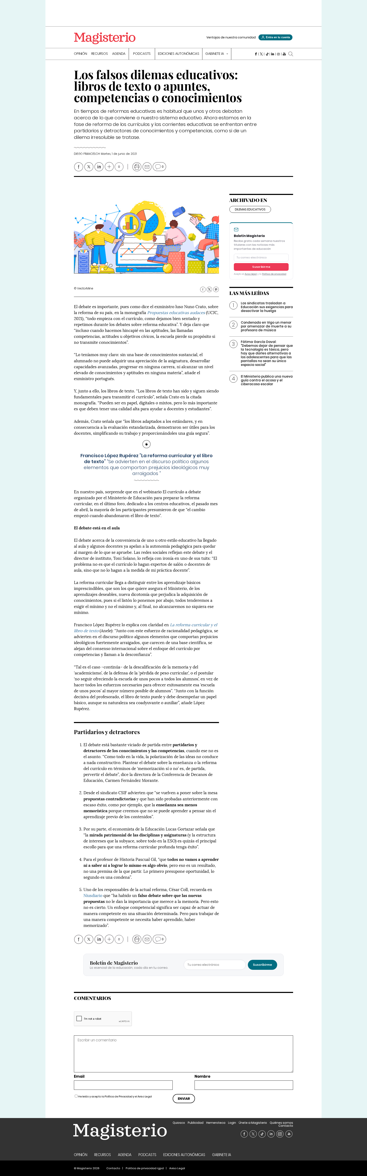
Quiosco (179, 1123)
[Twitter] (261, 54)
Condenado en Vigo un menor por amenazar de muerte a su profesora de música (266, 326)
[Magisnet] (105, 38)
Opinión (80, 54)
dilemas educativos (250, 209)
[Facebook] (255, 54)
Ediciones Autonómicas (178, 54)
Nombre (202, 1076)
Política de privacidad (274, 274)
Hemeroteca (215, 1123)
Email (79, 1076)
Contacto (285, 1126)
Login (232, 1123)
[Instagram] (278, 54)
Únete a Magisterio (253, 1123)
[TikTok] (267, 54)
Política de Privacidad (118, 1096)
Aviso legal (251, 274)
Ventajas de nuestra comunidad (231, 37)
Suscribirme (261, 267)
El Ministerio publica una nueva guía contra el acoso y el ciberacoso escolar (267, 380)
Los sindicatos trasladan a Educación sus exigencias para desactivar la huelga (267, 307)
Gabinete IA (215, 54)
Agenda (119, 54)
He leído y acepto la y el (115, 1096)
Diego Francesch (87, 154)
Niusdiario (92, 895)
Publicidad (195, 1123)
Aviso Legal (145, 1096)
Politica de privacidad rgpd (145, 1168)
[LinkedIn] (272, 54)
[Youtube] (284, 54)
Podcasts (142, 54)
